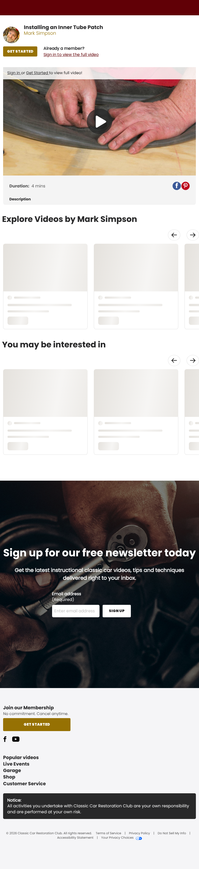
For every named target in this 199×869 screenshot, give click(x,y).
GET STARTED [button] (20, 51)
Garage (12, 770)
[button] (71, 51)
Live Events (16, 764)
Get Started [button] (37, 724)
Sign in (14, 73)
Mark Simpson (40, 33)
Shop (9, 777)
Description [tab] (20, 199)
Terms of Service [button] (108, 833)
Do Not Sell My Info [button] (172, 833)
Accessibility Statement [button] (75, 838)
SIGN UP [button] (117, 610)
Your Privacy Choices (117, 838)
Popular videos (21, 757)
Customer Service (24, 784)
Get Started (37, 73)
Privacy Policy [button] (139, 833)
